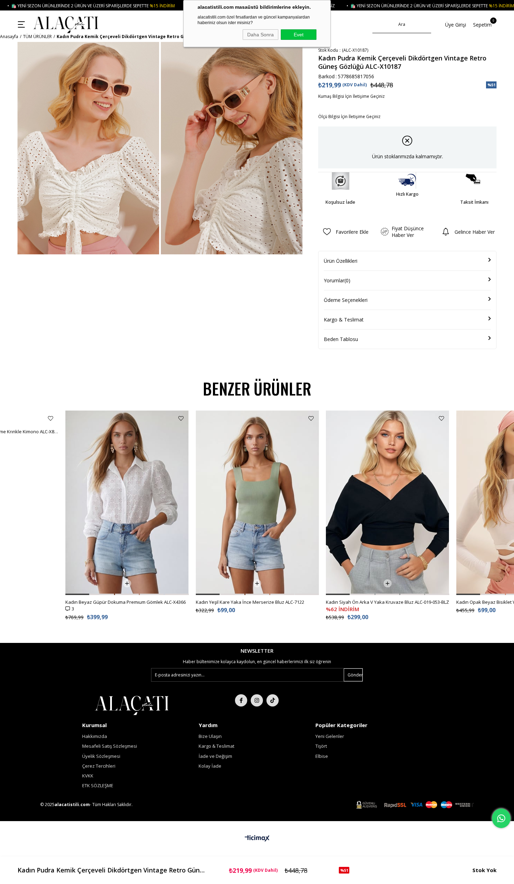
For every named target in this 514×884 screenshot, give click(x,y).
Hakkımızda (94, 736)
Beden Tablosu (341, 339)
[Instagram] (257, 700)
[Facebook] (241, 700)
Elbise (321, 756)
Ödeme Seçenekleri (345, 300)
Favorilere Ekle (50, 418)
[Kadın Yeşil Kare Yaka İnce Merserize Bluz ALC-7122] (257, 503)
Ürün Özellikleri (340, 261)
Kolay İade (210, 766)
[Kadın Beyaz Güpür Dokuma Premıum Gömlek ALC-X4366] (127, 503)
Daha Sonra (260, 34)
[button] (77, 594)
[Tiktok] (272, 700)
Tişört (321, 746)
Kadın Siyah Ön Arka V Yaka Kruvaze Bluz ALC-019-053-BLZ (387, 602)
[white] (131, 704)
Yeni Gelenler (329, 736)
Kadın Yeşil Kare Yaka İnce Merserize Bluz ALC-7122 (250, 602)
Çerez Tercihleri (98, 766)
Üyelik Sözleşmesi (101, 756)
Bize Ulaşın (210, 736)
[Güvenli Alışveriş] (415, 805)
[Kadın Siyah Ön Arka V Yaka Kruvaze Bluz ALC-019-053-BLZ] (387, 503)
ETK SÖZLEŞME (97, 785)
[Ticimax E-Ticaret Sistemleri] (257, 838)
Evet (299, 34)
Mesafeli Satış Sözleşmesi (109, 746)
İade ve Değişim (215, 756)
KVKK (87, 776)
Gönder (355, 675)
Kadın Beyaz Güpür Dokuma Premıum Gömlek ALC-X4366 (125, 602)
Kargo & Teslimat (344, 319)
